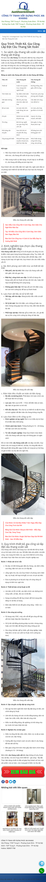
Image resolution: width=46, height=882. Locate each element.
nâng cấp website (6, 879)
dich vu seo (18, 879)
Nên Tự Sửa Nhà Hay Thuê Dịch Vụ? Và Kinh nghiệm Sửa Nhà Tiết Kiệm (33, 830)
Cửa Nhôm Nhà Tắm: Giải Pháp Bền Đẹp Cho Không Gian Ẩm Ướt (34, 807)
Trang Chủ (5, 37)
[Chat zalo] (41, 863)
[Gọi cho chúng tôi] (41, 872)
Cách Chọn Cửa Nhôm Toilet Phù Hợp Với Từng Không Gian (12, 807)
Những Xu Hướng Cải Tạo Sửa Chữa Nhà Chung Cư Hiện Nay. (12, 830)
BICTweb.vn (37, 879)
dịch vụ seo (26, 879)
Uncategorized (14, 37)
